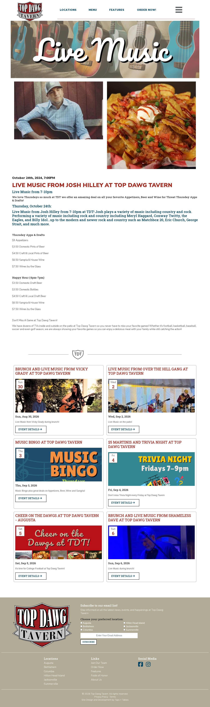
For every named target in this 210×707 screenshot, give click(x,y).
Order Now (97, 667)
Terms (113, 696)
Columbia (49, 671)
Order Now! (146, 10)
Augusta (48, 663)
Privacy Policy (101, 696)
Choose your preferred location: (101, 619)
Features (116, 10)
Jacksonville (50, 679)
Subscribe (88, 642)
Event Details (29, 429)
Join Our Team (99, 663)
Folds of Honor (99, 675)
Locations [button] (68, 10)
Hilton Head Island (54, 675)
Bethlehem (50, 667)
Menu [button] (93, 10)
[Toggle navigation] (178, 10)
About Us (96, 679)
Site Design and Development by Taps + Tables (105, 699)
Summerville (51, 684)
